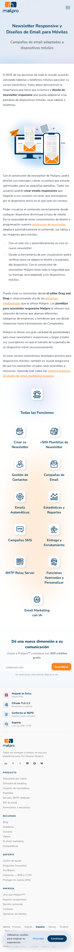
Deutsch (64, 926)
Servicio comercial (12, 904)
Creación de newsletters (16, 788)
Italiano (52, 926)
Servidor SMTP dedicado (16, 797)
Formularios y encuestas (16, 807)
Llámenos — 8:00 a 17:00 (17, 875)
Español (40, 926)
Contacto (8, 909)
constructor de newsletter (49, 224)
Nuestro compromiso (14, 899)
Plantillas (8, 793)
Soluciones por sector (15, 778)
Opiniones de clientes (15, 914)
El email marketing (13, 841)
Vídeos (6, 836)
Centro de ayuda (12, 860)
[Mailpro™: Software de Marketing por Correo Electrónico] (10, 7)
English (28, 926)
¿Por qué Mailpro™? (14, 894)
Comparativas (10, 846)
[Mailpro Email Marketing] (9, 743)
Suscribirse (61, 667)
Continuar (57, 938)
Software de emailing (14, 783)
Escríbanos (9, 870)
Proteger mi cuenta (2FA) (17, 880)
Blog (5, 822)
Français (16, 926)
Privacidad (38, 938)
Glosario (7, 831)
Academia (8, 827)
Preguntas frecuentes (15, 865)
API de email (10, 802)
